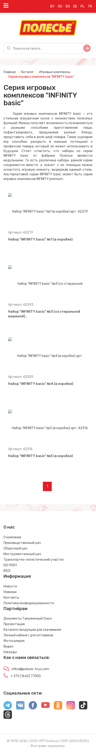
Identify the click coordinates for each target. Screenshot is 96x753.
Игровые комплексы (54, 72)
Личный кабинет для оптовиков (28, 635)
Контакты (11, 598)
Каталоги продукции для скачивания (32, 630)
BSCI (6, 571)
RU (60, 6)
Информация (17, 576)
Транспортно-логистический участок (33, 560)
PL (82, 6)
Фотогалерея (13, 641)
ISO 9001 (10, 565)
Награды (10, 652)
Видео (8, 646)
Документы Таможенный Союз (27, 619)
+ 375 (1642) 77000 (25, 676)
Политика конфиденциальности (28, 603)
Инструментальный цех (22, 554)
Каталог (27, 72)
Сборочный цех (15, 548)
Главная (9, 72)
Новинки (10, 592)
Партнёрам (15, 608)
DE (75, 6)
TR (90, 6)
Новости (10, 586)
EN (68, 6)
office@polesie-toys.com (30, 669)
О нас (9, 527)
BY (52, 6)
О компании (12, 537)
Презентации (14, 624)
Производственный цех (22, 543)
